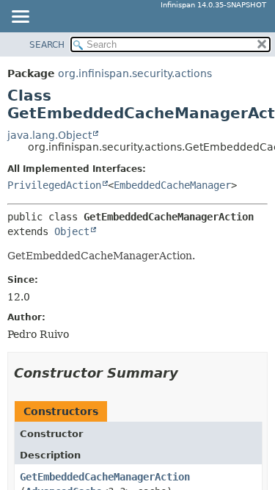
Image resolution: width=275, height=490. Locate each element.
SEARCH (47, 45)
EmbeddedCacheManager (172, 185)
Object (71, 231)
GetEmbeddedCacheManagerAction (105, 477)
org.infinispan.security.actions (135, 73)
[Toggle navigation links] (19, 17)
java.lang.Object (49, 135)
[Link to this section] (188, 373)
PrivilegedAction (54, 185)
